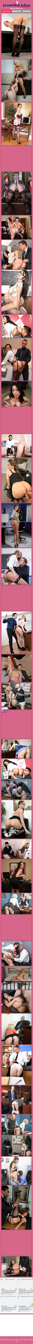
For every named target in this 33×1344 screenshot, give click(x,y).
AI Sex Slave (6, 11)
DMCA (25, 1339)
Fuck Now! (26, 11)
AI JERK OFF (16, 11)
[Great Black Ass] (16, 4)
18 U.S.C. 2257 (18, 1339)
